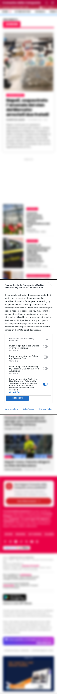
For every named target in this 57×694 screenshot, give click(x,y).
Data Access (28, 409)
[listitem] (28, 339)
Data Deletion (11, 409)
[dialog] (28, 347)
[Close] (51, 285)
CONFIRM (17, 398)
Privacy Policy (45, 409)
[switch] (45, 346)
